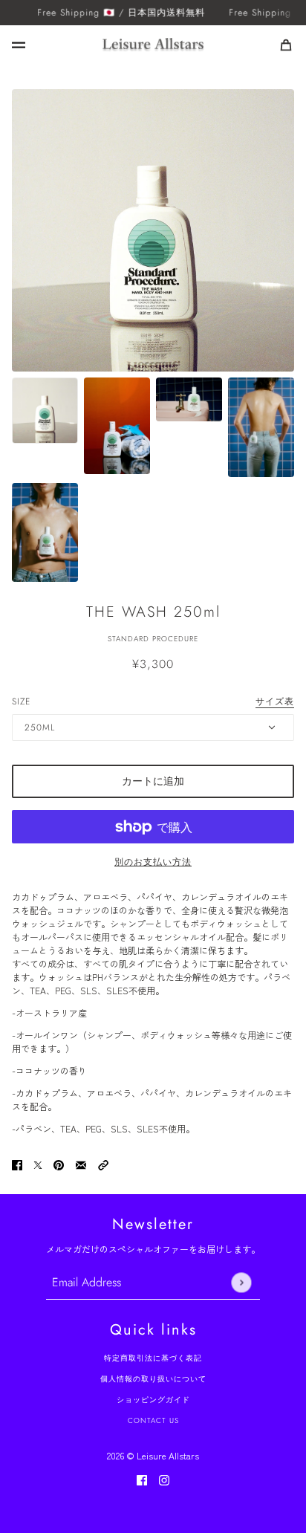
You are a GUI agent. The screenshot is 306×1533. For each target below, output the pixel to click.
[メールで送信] (81, 1163)
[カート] (286, 45)
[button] (103, 1163)
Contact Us (153, 1420)
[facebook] (142, 1478)
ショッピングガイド (153, 1399)
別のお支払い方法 (153, 862)
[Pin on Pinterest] (59, 1163)
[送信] (241, 1282)
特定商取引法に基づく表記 (153, 1358)
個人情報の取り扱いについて (153, 1378)
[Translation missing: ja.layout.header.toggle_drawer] (18, 45)
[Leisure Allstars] (153, 45)
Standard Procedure (153, 638)
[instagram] (164, 1478)
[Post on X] (38, 1163)
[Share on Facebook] (17, 1163)
